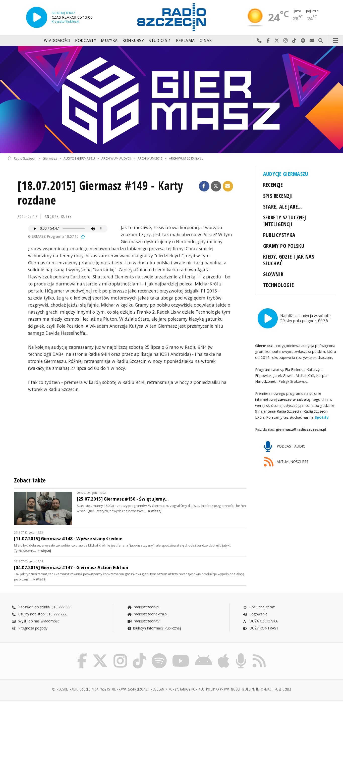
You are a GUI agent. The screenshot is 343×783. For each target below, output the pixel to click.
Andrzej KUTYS (58, 216)
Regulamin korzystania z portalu (177, 689)
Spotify (321, 417)
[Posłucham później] (83, 236)
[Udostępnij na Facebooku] (204, 186)
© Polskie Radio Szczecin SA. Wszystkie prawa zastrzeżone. (100, 689)
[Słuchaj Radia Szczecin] (36, 17)
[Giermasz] (171, 99)
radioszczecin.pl (146, 607)
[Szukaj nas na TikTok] (139, 654)
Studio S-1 (160, 40)
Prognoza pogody (32, 628)
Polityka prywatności (223, 689)
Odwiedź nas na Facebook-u (268, 40)
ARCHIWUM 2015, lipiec (186, 158)
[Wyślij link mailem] (228, 186)
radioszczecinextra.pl (150, 614)
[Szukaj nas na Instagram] (120, 654)
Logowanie (257, 614)
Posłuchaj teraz (261, 607)
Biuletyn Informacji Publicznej (157, 628)
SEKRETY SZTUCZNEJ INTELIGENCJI (284, 221)
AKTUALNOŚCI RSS (292, 461)
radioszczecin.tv (146, 621)
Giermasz (50, 158)
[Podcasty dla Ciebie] (241, 654)
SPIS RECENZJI (278, 195)
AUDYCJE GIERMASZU (79, 158)
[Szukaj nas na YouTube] (180, 654)
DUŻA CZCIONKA (263, 621)
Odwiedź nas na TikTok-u (294, 40)
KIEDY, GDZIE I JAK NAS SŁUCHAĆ (288, 260)
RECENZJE (273, 184)
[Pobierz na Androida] (203, 654)
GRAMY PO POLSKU (283, 245)
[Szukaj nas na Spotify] (159, 654)
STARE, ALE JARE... (282, 206)
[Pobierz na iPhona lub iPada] (223, 654)
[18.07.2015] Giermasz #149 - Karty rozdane (100, 193)
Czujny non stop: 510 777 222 (42, 614)
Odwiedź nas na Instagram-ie (285, 40)
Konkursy (133, 40)
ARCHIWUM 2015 (150, 158)
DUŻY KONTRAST (263, 628)
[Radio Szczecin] (171, 17)
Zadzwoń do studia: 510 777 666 (44, 607)
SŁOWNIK (273, 274)
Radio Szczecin (25, 158)
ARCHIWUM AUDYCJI (116, 158)
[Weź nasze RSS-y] (259, 654)
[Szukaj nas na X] (100, 654)
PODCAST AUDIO (291, 446)
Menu (335, 40)
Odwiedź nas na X (276, 40)
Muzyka (109, 40)
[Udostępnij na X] (216, 186)
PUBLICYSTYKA (279, 234)
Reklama (185, 40)
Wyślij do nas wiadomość (312, 40)
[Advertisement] (47, 739)
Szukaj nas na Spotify (303, 40)
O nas (206, 40)
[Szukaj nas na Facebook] (82, 654)
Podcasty (85, 40)
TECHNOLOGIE (278, 284)
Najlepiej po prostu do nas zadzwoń (259, 40)
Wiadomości (57, 40)
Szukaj (320, 40)
